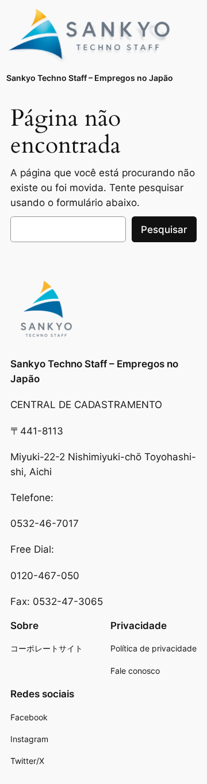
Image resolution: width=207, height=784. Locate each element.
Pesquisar (164, 229)
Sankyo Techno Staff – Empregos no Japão (89, 78)
